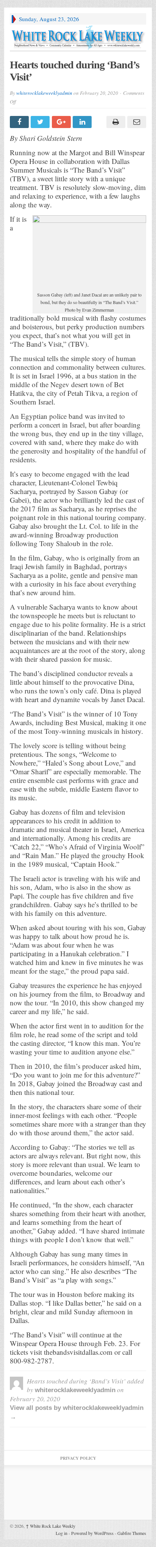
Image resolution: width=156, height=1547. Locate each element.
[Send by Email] (135, 122)
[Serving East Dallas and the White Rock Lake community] (78, 38)
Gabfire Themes (131, 1533)
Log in (61, 1533)
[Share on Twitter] (41, 122)
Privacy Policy (78, 1458)
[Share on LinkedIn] (83, 122)
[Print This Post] (114, 122)
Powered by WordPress (92, 1533)
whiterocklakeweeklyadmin (44, 93)
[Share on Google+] (62, 122)
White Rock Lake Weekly (50, 1526)
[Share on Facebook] (20, 122)
